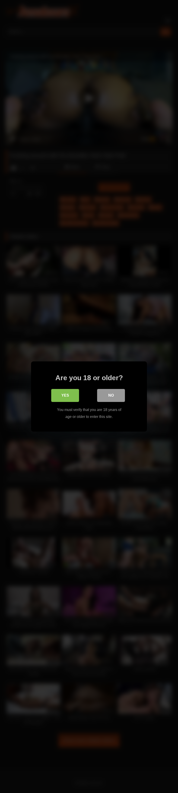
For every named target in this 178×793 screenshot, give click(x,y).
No (111, 395)
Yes (65, 395)
